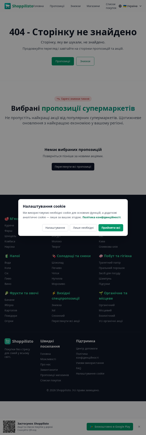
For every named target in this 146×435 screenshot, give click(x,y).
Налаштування (55, 227)
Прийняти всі (111, 227)
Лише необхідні (83, 227)
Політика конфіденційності (102, 217)
